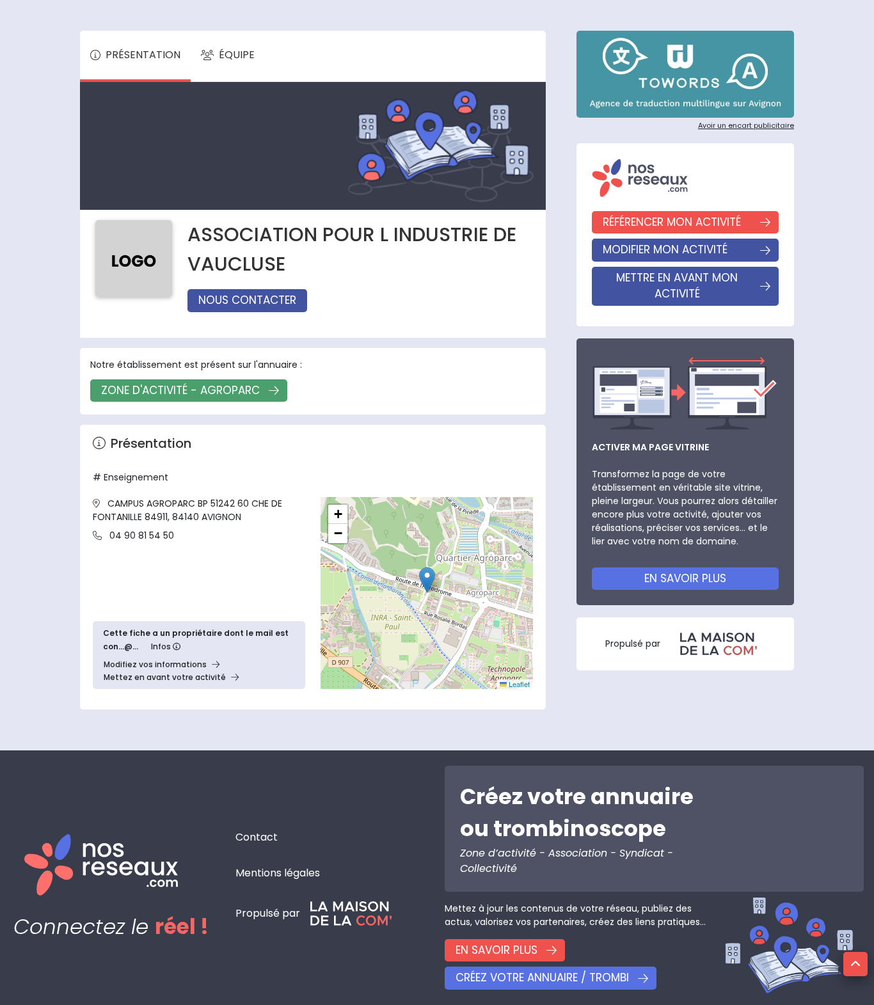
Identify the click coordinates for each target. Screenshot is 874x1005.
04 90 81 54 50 (141, 535)
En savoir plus (685, 578)
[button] (427, 580)
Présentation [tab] (143, 54)
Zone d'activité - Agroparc (180, 390)
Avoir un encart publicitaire (746, 125)
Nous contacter (247, 300)
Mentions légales (277, 873)
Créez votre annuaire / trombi (542, 977)
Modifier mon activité (665, 249)
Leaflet (518, 684)
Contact (256, 837)
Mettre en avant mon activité (677, 286)
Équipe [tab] (237, 54)
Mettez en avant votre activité (165, 677)
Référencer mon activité (672, 222)
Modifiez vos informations (155, 664)
